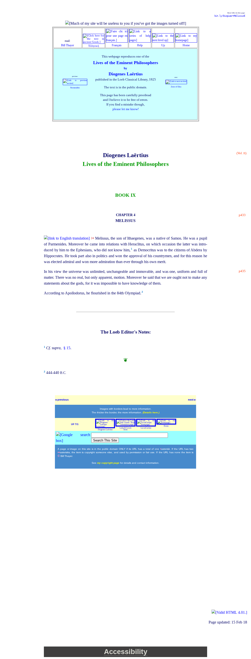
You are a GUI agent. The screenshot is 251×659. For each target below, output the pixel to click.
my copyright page (108, 463)
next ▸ (192, 399)
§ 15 (66, 348)
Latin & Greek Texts (125, 429)
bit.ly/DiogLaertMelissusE (229, 16)
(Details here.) (151, 412)
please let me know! (126, 109)
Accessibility (125, 652)
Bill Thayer (67, 45)
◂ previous (62, 399)
